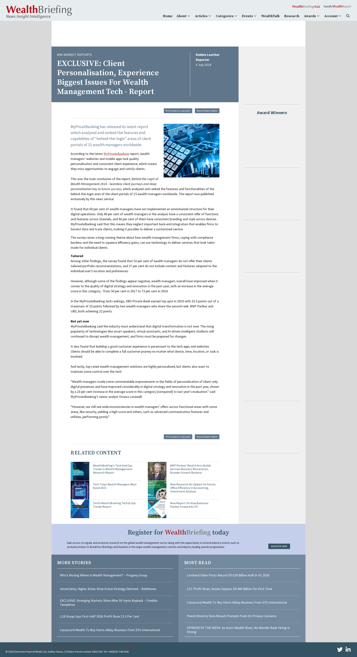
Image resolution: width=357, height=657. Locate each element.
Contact (26, 647)
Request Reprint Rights (207, 110)
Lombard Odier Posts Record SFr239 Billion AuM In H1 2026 (228, 575)
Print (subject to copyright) (178, 110)
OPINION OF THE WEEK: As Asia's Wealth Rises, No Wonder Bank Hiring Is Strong (238, 630)
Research (291, 16)
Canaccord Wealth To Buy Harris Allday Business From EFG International (110, 630)
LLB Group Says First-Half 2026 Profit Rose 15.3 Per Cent (99, 616)
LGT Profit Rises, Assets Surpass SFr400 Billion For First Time (230, 589)
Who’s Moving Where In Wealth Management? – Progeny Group (103, 575)
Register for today (178, 532)
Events (248, 16)
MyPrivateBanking (116, 154)
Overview (11, 647)
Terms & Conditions (86, 647)
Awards (310, 16)
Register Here (279, 546)
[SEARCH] (347, 16)
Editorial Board (60, 647)
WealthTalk (270, 16)
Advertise (41, 647)
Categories (225, 16)
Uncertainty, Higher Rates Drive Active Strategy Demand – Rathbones (108, 589)
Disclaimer (130, 647)
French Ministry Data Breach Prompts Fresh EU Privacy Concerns (231, 616)
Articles (201, 16)
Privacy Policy (111, 647)
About (181, 16)
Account (331, 16)
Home (168, 16)
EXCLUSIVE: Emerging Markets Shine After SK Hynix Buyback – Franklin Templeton (108, 602)
